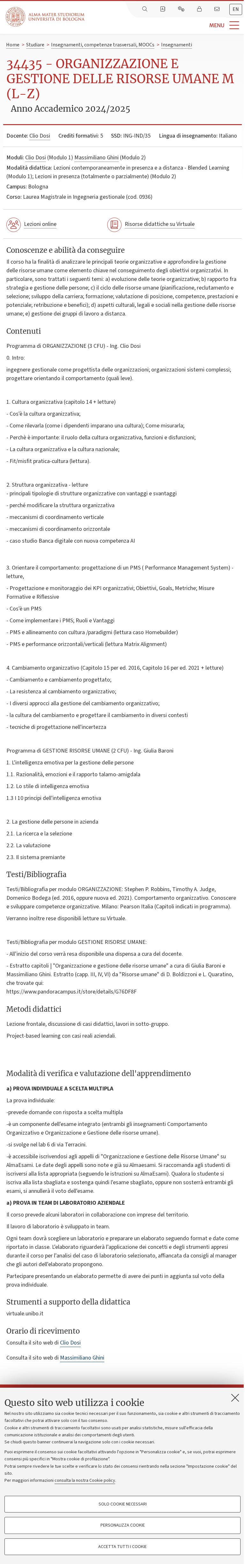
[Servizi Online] (181, 9)
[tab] (235, 9)
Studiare (35, 44)
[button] (164, 25)
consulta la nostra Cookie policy (85, 1480)
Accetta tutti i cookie (122, 1547)
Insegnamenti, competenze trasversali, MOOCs (102, 44)
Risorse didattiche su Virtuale (160, 224)
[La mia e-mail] (217, 9)
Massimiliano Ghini (96, 158)
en (236, 9)
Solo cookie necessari (123, 1504)
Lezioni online (40, 224)
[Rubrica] (163, 9)
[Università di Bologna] (45, 17)
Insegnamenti (176, 44)
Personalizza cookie (122, 1525)
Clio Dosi (39, 136)
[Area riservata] (200, 9)
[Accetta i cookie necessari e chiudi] (235, 1397)
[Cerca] (145, 9)
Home (12, 44)
